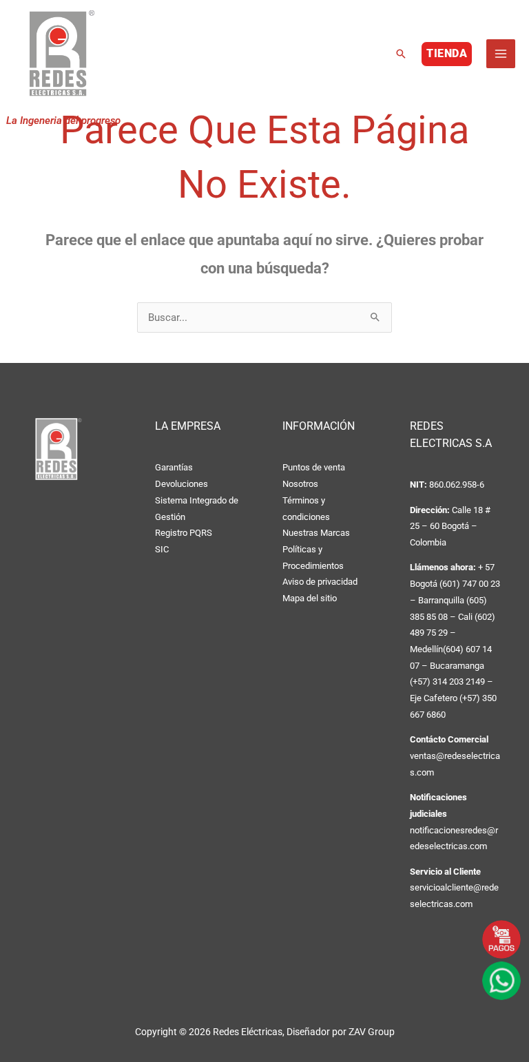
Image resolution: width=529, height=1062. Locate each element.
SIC (162, 549)
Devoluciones (181, 484)
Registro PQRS (183, 533)
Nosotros (300, 484)
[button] (401, 54)
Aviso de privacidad (319, 581)
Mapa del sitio (309, 598)
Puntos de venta (313, 467)
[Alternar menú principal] (500, 53)
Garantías (174, 467)
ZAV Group (372, 1031)
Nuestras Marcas (316, 533)
